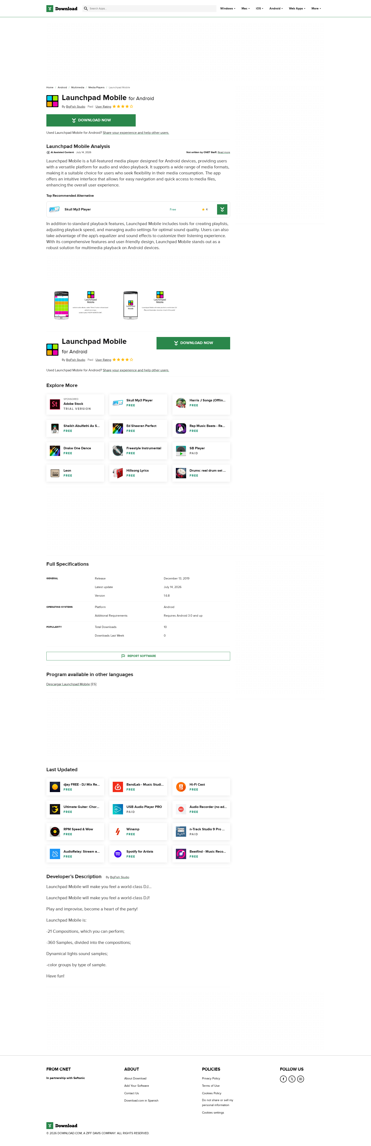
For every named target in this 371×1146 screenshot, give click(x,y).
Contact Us (131, 1093)
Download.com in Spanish (141, 1100)
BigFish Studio (119, 877)
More (315, 8)
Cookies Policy (211, 1093)
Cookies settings (213, 1112)
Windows (226, 8)
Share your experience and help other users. (136, 133)
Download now (94, 120)
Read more (224, 152)
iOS (258, 8)
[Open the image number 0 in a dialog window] (79, 306)
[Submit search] (85, 8)
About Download (135, 1078)
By (73, 106)
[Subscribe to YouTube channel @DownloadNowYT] (300, 1079)
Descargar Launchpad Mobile (68, 684)
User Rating (103, 106)
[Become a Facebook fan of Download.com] (283, 1079)
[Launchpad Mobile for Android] (52, 101)
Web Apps (296, 8)
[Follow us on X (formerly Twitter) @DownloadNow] (292, 1079)
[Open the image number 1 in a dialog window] (149, 306)
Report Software (142, 656)
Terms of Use (211, 1086)
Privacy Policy (211, 1078)
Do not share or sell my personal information (217, 1102)
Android (274, 8)
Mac (244, 8)
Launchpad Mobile (108, 97)
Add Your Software (136, 1086)
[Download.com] (61, 8)
